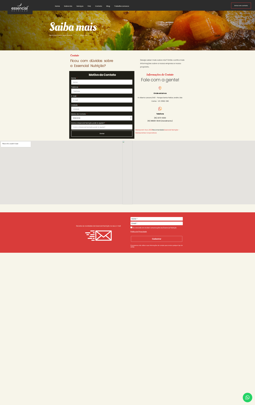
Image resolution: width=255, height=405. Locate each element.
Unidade (74, 105)
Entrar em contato (241, 6)
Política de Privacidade (138, 231)
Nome (73, 78)
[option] (127, 25)
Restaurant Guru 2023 (143, 130)
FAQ (89, 6)
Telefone (75, 87)
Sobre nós (68, 6)
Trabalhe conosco (121, 6)
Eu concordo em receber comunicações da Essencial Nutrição (154, 228)
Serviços (79, 6)
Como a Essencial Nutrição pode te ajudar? (88, 123)
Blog (108, 6)
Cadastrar (156, 239)
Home (57, 6)
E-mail (74, 96)
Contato (98, 6)
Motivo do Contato (78, 114)
